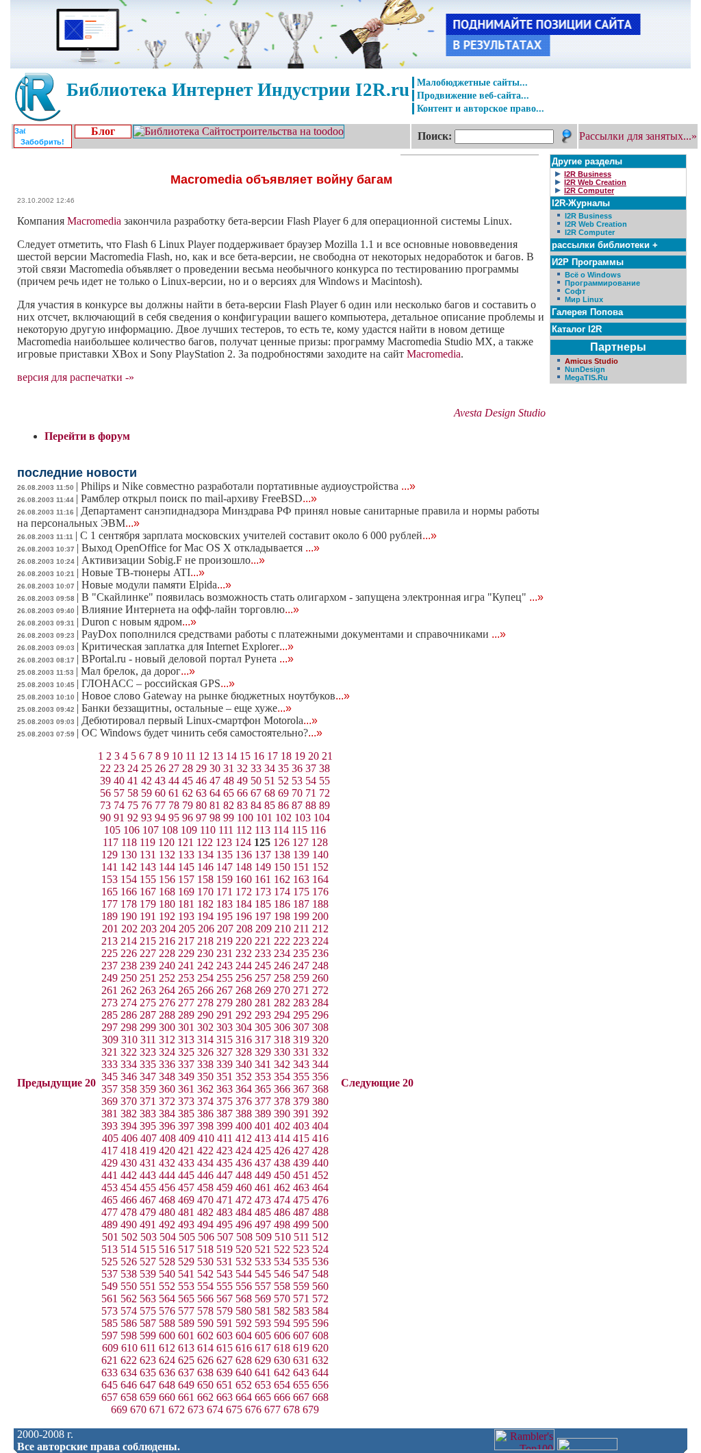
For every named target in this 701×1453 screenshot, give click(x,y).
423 (224, 1150)
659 (148, 1397)
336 (167, 1064)
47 (214, 780)
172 (243, 891)
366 (282, 1089)
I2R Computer (590, 232)
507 (225, 1237)
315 (224, 1039)
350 (205, 1076)
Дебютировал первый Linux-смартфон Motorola (199, 720)
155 (148, 879)
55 (324, 780)
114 (281, 830)
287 (148, 1015)
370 (128, 1101)
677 (272, 1409)
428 (320, 1150)
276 (167, 1002)
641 (263, 1372)
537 (109, 1274)
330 (282, 1052)
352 (243, 1076)
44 (173, 780)
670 (138, 1409)
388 (243, 1113)
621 (109, 1360)
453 (109, 1187)
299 (148, 1027)
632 (320, 1360)
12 (204, 756)
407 (148, 1138)
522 (282, 1249)
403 (301, 1126)
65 (228, 793)
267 (224, 990)
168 (167, 891)
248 (320, 965)
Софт (575, 291)
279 (224, 1002)
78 (173, 805)
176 (320, 891)
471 (224, 1200)
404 (320, 1126)
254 (205, 978)
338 (205, 1064)
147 (224, 867)
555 (224, 1286)
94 (160, 817)
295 (301, 1015)
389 (263, 1113)
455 (148, 1187)
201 (110, 928)
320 (320, 1039)
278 (205, 1002)
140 (320, 854)
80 (201, 805)
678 (291, 1409)
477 (109, 1212)
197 (263, 916)
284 (320, 1002)
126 (281, 842)
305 (263, 1027)
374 (205, 1101)
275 (148, 1002)
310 (129, 1039)
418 (128, 1150)
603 (224, 1335)
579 (224, 1311)
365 (263, 1089)
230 (205, 953)
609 (110, 1348)
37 (310, 768)
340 (243, 1064)
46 (201, 780)
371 (148, 1101)
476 (320, 1200)
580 (243, 1311)
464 (320, 1187)
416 (320, 1138)
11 (191, 756)
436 (243, 1163)
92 (132, 817)
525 (109, 1261)
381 (109, 1113)
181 (186, 904)
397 (186, 1126)
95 (173, 817)
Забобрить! (42, 142)
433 (186, 1163)
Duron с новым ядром (138, 622)
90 (105, 817)
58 (132, 793)
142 (128, 867)
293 (263, 1015)
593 (263, 1323)
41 (132, 780)
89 (324, 805)
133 (186, 854)
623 (148, 1360)
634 (128, 1372)
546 (282, 1274)
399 (224, 1126)
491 (148, 1224)
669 (119, 1409)
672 (176, 1409)
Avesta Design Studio (500, 413)
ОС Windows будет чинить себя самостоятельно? (201, 732)
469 (186, 1200)
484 (243, 1212)
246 (282, 965)
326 (205, 1052)
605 (263, 1335)
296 (320, 1015)
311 (148, 1039)
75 (132, 805)
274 (128, 1002)
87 (297, 805)
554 (205, 1286)
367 (301, 1089)
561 (109, 1298)
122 (204, 842)
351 (224, 1076)
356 (320, 1076)
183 (224, 904)
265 (186, 990)
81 (214, 805)
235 (301, 953)
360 (167, 1089)
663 (224, 1397)
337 (186, 1064)
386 (205, 1113)
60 (160, 793)
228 (167, 953)
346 (128, 1076)
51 (269, 780)
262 (128, 990)
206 (206, 928)
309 (110, 1039)
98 (214, 817)
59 (146, 793)
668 (320, 1397)
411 (225, 1138)
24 (132, 768)
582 (282, 1311)
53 (297, 780)
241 (186, 965)
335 (148, 1064)
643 (301, 1372)
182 (205, 904)
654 (282, 1385)
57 (119, 793)
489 (109, 1224)
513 (109, 1249)
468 (167, 1200)
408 (168, 1138)
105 (112, 830)
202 (129, 928)
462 (282, 1187)
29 (201, 768)
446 (205, 1175)
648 (167, 1385)
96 (187, 817)
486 (282, 1212)
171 (224, 891)
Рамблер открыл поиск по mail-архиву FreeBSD (199, 498)
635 (148, 1372)
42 (146, 780)
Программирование (602, 283)
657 (109, 1397)
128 (319, 842)
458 (205, 1187)
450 (282, 1175)
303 (224, 1027)
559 (301, 1286)
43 (160, 780)
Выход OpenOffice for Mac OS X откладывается (200, 548)
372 (167, 1101)
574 (128, 1311)
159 (224, 879)
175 (301, 891)
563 (148, 1298)
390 (282, 1113)
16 (258, 756)
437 (263, 1163)
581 (263, 1311)
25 (146, 768)
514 (128, 1249)
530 (205, 1261)
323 (148, 1052)
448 (243, 1175)
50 (256, 780)
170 (205, 891)
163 (301, 879)
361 (186, 1089)
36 (297, 768)
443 (148, 1175)
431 (148, 1163)
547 (301, 1274)
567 (224, 1298)
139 (301, 854)
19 (299, 756)
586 (128, 1323)
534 (282, 1261)
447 (224, 1175)
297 (109, 1027)
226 (128, 953)
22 (105, 768)
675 (234, 1409)
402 (282, 1126)
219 (224, 941)
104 (322, 817)
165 (109, 891)
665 (263, 1397)
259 (301, 978)
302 (205, 1027)
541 (186, 1274)
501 (110, 1237)
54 (310, 780)
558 (282, 1286)
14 (231, 756)
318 (282, 1039)
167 (148, 891)
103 (302, 817)
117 (110, 842)
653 (263, 1385)
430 (128, 1163)
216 (167, 941)
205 (187, 928)
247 (301, 965)
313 (186, 1039)
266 (205, 990)
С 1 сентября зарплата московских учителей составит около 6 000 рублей (258, 535)
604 (243, 1335)
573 (109, 1311)
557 (263, 1286)
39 (105, 780)
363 (224, 1089)
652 (243, 1385)
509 (263, 1237)
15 (245, 756)
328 (243, 1052)
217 (186, 941)
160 (243, 879)
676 (253, 1409)
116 (318, 830)
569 (263, 1298)
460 (243, 1187)
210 (283, 928)
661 (186, 1397)
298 (128, 1027)
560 (320, 1286)
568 (243, 1298)
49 (242, 780)
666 (282, 1397)
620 (320, 1348)
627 (224, 1360)
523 (301, 1249)
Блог (103, 131)
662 (205, 1397)
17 (272, 756)
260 (320, 978)
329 (263, 1052)
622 (128, 1360)
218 (205, 941)
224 (320, 941)
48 (228, 780)
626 (205, 1360)
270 (282, 990)
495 (224, 1224)
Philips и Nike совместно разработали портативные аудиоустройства (248, 486)
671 (157, 1409)
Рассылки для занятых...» (638, 136)
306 (282, 1027)
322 (128, 1052)
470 (205, 1200)
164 (320, 879)
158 (205, 879)
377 (263, 1101)
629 (263, 1360)
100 (245, 817)
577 (186, 1311)
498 (282, 1224)
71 (310, 793)
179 (148, 904)
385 (186, 1113)
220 (243, 941)
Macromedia (94, 221)
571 (301, 1298)
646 (128, 1385)
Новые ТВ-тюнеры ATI (143, 572)
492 (167, 1224)
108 (170, 830)
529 (186, 1261)
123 (224, 842)
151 (301, 867)
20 (313, 756)
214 (128, 941)
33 (256, 768)
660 (167, 1397)
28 (187, 768)
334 (128, 1064)
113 (262, 830)
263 (148, 990)
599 (148, 1335)
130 (128, 854)
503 (148, 1237)
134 (205, 854)
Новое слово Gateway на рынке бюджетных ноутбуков (215, 695)
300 (167, 1027)
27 (173, 768)
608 (320, 1335)
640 (243, 1372)
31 (228, 768)
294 (282, 1015)
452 (320, 1175)
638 (205, 1372)
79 (187, 805)
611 (148, 1348)
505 (187, 1237)
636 (167, 1372)
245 (263, 965)
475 (301, 1200)
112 (244, 830)
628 (243, 1360)
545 (263, 1274)
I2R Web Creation (596, 224)
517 (186, 1249)
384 (167, 1113)
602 (205, 1335)
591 (224, 1323)
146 (205, 867)
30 (214, 768)
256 (243, 978)
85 (269, 805)
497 (263, 1224)
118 (129, 842)
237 (109, 965)
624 (167, 1360)
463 (301, 1187)
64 (214, 793)
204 (168, 928)
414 (282, 1138)
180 (167, 904)
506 (206, 1237)
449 (263, 1175)
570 (282, 1298)
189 (109, 916)
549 (109, 1286)
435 (224, 1163)
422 (205, 1150)
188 (320, 904)
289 (186, 1015)
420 (167, 1150)
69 (283, 793)
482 (205, 1212)
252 (167, 978)
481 (186, 1212)
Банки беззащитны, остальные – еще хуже (186, 708)
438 (282, 1163)
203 (148, 928)
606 (282, 1335)
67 (256, 793)
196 (243, 916)
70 (297, 793)
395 (148, 1126)
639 (224, 1372)
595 (301, 1323)
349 (186, 1076)
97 (201, 817)
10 (177, 756)
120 (166, 842)
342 (282, 1064)
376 (243, 1101)
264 (167, 990)
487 (301, 1212)
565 (186, 1298)
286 (128, 1015)
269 (263, 990)
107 (150, 830)
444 (167, 1175)
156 (167, 879)
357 (109, 1089)
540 (167, 1274)
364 (243, 1089)
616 (243, 1348)
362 (205, 1089)
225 (109, 953)
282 (282, 1002)
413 (263, 1138)
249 (109, 978)
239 (148, 965)
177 (109, 904)
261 (109, 990)
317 (263, 1039)
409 (187, 1138)
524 (320, 1249)
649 (186, 1385)
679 (311, 1409)
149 (263, 867)
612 (167, 1348)
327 (224, 1052)
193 (186, 916)
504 (168, 1237)
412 (243, 1138)
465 (109, 1200)
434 (205, 1163)
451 (301, 1175)
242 (205, 965)
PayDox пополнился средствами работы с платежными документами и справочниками (293, 634)
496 (243, 1224)
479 (148, 1212)
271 (301, 990)
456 (167, 1187)
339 (224, 1064)
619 (301, 1348)
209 (263, 928)
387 (224, 1113)
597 (109, 1335)
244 (243, 965)
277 (186, 1002)
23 (119, 768)
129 (109, 854)
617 (263, 1348)
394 (128, 1126)
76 (146, 805)
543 (224, 1274)
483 (224, 1212)
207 (225, 928)
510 (283, 1237)
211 (301, 928)
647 (148, 1385)
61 (173, 793)
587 (148, 1323)
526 (128, 1261)
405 (110, 1138)
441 (109, 1175)
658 (128, 1397)
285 (109, 1015)
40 (119, 780)
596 (320, 1323)
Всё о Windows (593, 275)
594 (282, 1323)
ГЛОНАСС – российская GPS (158, 683)
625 (186, 1360)
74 (119, 805)
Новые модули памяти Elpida (156, 585)
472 (243, 1200)
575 (148, 1311)
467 (148, 1200)
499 (301, 1224)
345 (109, 1076)
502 (129, 1237)
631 (301, 1360)
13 (217, 756)
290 (205, 1015)
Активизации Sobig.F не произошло (173, 560)
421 (186, 1150)
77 (160, 805)
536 (320, 1261)
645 (109, 1385)
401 (263, 1126)
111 (225, 830)
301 (186, 1027)
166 (128, 891)
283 (301, 1002)
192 (167, 916)
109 (189, 830)
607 (301, 1335)
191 (148, 916)
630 (282, 1360)
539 (148, 1274)
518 (205, 1249)
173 (263, 891)
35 (283, 768)
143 (148, 867)
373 (186, 1101)
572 (320, 1298)
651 (224, 1385)
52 (283, 780)
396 (167, 1126)
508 (244, 1237)
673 (196, 1409)
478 (128, 1212)
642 (282, 1372)
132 (167, 854)
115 (299, 830)
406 (129, 1138)
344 (320, 1064)
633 (109, 1372)
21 (327, 756)
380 (320, 1101)
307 (301, 1027)
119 (147, 842)
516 (167, 1249)
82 (228, 805)
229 (186, 953)
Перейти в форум (87, 436)
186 (282, 904)
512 (320, 1237)
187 (301, 904)
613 (186, 1348)
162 (282, 879)
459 (224, 1187)
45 (187, 780)
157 (186, 879)
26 (160, 768)
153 (109, 879)
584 (320, 1311)
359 (148, 1089)
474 (282, 1200)
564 (167, 1298)
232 (243, 953)
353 (263, 1076)
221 (263, 941)
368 (320, 1089)
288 (167, 1015)
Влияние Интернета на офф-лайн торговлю (190, 609)
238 (128, 965)
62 (187, 793)
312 (167, 1039)
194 (205, 916)
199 (301, 916)
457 (186, 1187)
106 (131, 830)
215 (148, 941)
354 (282, 1076)
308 (320, 1027)
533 (263, 1261)
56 (105, 793)
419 (148, 1150)
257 (263, 978)
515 (148, 1249)
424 (243, 1150)
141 (109, 867)
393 (109, 1126)
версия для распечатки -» (75, 377)
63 (201, 793)
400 (243, 1126)
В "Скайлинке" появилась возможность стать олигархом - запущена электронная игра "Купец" (312, 597)
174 (282, 891)
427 (301, 1150)
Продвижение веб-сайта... (473, 95)
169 (186, 891)
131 (148, 854)
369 (109, 1101)
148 (243, 867)
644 (320, 1372)
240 (167, 965)
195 (224, 916)
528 (167, 1261)
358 (128, 1089)
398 (205, 1126)
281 (263, 1002)
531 (224, 1261)
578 (205, 1311)
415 (301, 1138)
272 (320, 990)
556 (243, 1286)
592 (243, 1323)
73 (105, 805)
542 (205, 1274)
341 (263, 1064)
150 (282, 867)
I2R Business (588, 216)
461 (263, 1187)
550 (128, 1286)
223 (301, 941)
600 (167, 1335)
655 (301, 1385)
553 (186, 1286)
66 (242, 793)
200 (320, 916)
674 (215, 1409)
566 (205, 1298)
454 (128, 1187)
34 (269, 768)
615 (224, 1348)
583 (301, 1311)
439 (301, 1163)
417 (109, 1150)
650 (205, 1385)
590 (205, 1323)
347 (148, 1076)
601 (186, 1335)
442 (128, 1175)
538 (128, 1274)
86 (283, 805)
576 (167, 1311)
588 (167, 1323)
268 (243, 990)
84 (256, 805)
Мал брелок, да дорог (138, 671)
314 (205, 1039)
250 (128, 978)
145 (186, 867)
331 (301, 1052)
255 (224, 978)
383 (148, 1113)
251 (148, 978)
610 (129, 1348)
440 (320, 1163)
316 (243, 1039)
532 (243, 1261)
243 (224, 965)
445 (186, 1175)
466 (128, 1200)
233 (263, 953)
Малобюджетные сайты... (472, 82)
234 (282, 953)
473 (263, 1200)
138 (282, 854)
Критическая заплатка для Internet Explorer (187, 646)
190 (128, 916)
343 (301, 1064)
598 (128, 1335)
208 (244, 928)
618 (282, 1348)
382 (128, 1113)
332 (320, 1052)
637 (186, 1372)
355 (301, 1076)
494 (205, 1224)
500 (320, 1224)
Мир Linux (584, 299)
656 (320, 1385)
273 (109, 1002)
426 (282, 1150)
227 (148, 953)
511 (301, 1237)
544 (243, 1274)
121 (185, 842)
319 (301, 1039)
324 (167, 1052)
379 (301, 1101)
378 (282, 1101)
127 (300, 842)
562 (128, 1298)
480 (167, 1212)
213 (109, 941)
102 (283, 817)
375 (224, 1101)
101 (264, 817)
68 (269, 793)
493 (186, 1224)
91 (119, 817)
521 (263, 1249)
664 (243, 1397)
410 (206, 1138)
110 (208, 830)
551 (148, 1286)
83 (242, 805)
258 (282, 978)
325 (186, 1052)
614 (205, 1348)
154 (128, 879)
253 (186, 978)
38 (324, 768)
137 (263, 854)
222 (282, 941)
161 (263, 879)
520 (243, 1249)
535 (301, 1261)
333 (109, 1064)
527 (148, 1261)
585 (109, 1323)
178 (128, 904)
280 (243, 1002)
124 (243, 842)
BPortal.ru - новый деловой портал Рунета (187, 659)
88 (310, 805)
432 (167, 1163)
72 (324, 793)
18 (286, 756)
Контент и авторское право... (480, 108)
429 (109, 1163)
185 (263, 904)
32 (242, 768)
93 (146, 817)
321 (109, 1052)
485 (263, 1212)
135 (224, 854)
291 (224, 1015)
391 (301, 1113)
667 (301, 1397)
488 (320, 1212)
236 (320, 953)
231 (224, 953)
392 (320, 1113)
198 (282, 916)
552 (167, 1286)
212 (320, 928)
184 (243, 904)
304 (243, 1027)
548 (320, 1274)
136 (243, 854)
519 (224, 1249)
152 (320, 867)
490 (128, 1224)
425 (263, 1150)
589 (186, 1323)
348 (167, 1076)
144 (167, 867)
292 (243, 1015)
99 (228, 817)
